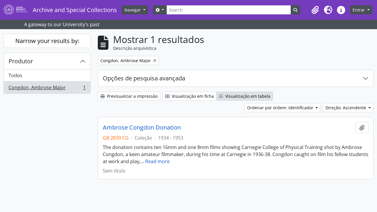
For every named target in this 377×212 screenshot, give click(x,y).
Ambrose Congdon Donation (142, 127)
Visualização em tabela (247, 96)
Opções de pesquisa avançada (144, 78)
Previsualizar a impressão (132, 96)
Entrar (359, 10)
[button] (315, 10)
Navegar (133, 10)
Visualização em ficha (192, 96)
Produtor (21, 61)
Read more (157, 161)
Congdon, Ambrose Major (47, 88)
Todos (15, 75)
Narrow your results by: (47, 41)
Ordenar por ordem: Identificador (281, 107)
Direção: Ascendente (346, 107)
